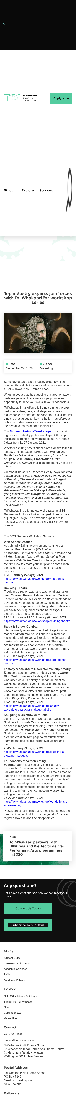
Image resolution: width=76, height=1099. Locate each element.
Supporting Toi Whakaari (18, 1001)
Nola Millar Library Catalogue (21, 996)
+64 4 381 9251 (13, 1034)
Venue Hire (10, 1018)
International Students (17, 963)
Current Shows (12, 1012)
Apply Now (61, 98)
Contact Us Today (28, 908)
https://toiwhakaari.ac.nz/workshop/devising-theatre (37, 621)
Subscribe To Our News (27, 925)
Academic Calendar (15, 968)
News (7, 1007)
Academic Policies (14, 979)
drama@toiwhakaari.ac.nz (19, 1039)
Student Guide (12, 957)
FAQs (7, 974)
